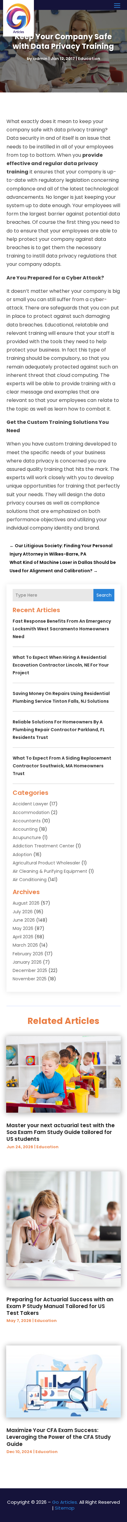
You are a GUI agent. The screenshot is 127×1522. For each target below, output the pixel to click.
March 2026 (25, 945)
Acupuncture (27, 837)
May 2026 (23, 928)
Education (89, 59)
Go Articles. (65, 1502)
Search (104, 595)
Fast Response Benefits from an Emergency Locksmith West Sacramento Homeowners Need (62, 629)
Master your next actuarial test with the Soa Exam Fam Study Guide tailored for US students (60, 1132)
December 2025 (30, 970)
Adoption (22, 854)
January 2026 (27, 962)
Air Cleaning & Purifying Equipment (50, 871)
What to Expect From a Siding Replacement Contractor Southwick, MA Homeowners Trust (62, 766)
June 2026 (24, 920)
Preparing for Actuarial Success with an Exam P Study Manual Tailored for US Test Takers (59, 1306)
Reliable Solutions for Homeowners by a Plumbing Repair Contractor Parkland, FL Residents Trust (59, 729)
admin (40, 59)
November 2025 (30, 979)
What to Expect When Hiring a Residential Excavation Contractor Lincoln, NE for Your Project (61, 665)
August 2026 (26, 903)
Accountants (27, 821)
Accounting (25, 829)
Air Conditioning (30, 879)
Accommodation (31, 812)
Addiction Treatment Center (43, 846)
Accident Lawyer (30, 804)
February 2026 (28, 954)
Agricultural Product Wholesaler (46, 863)
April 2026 (23, 937)
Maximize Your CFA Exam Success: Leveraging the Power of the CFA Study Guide (58, 1436)
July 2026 (23, 912)
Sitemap (65, 1508)
